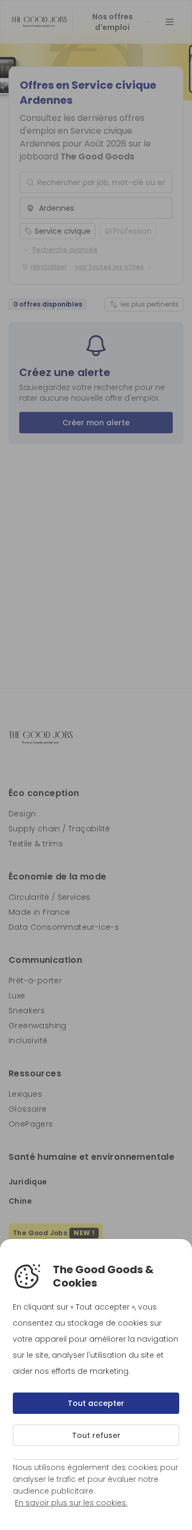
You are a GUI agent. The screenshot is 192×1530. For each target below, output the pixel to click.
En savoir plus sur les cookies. (71, 1502)
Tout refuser (96, 1435)
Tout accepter (96, 1403)
